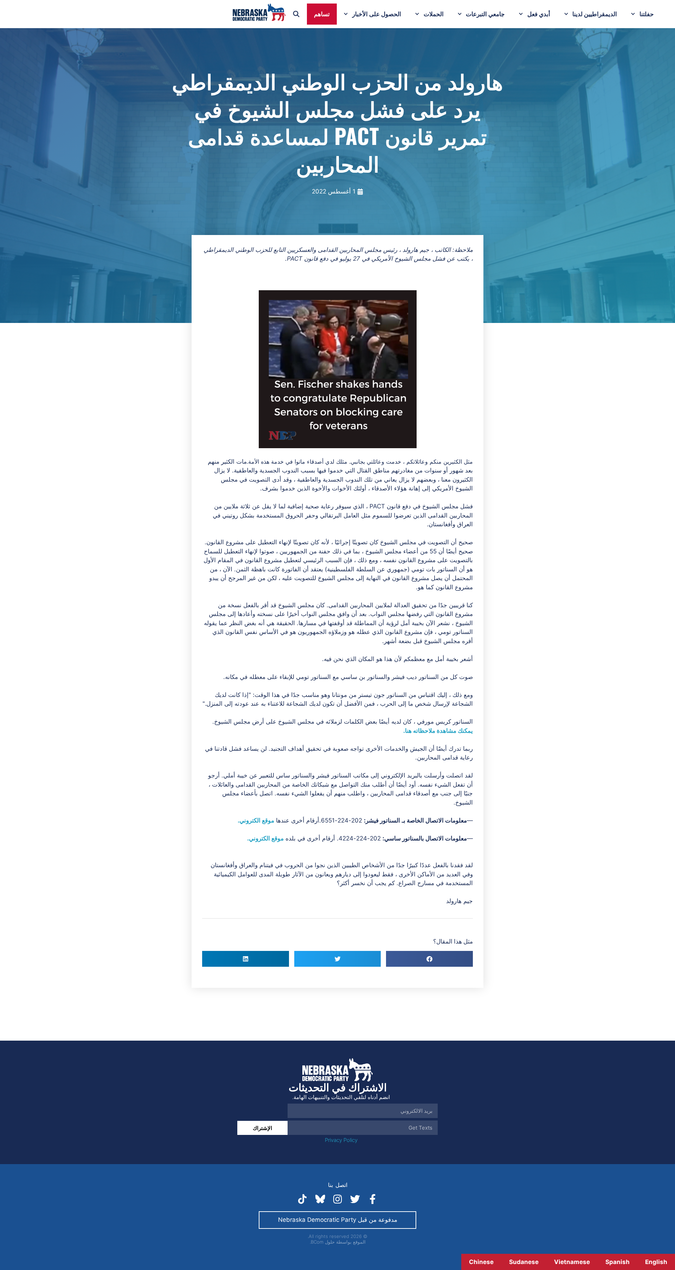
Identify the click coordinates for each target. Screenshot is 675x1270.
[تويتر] (355, 1199)
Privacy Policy (341, 1140)
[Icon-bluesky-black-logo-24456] (320, 1199)
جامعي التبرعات (485, 14)
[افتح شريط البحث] (296, 14)
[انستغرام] (337, 1199)
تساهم (322, 14)
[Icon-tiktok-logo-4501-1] (302, 1199)
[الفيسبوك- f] (373, 1199)
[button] (429, 959)
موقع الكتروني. (256, 820)
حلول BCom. (322, 1242)
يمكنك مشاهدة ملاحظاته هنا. (438, 730)
